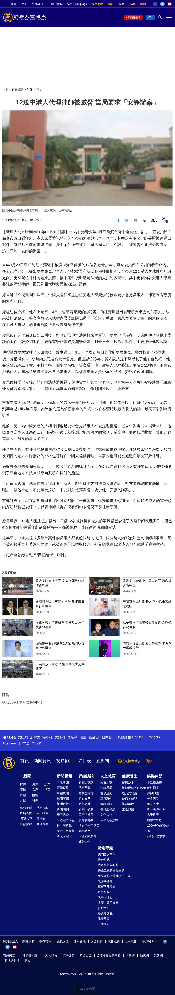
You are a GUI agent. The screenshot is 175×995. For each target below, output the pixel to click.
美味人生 (153, 804)
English (138, 737)
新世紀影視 (11, 960)
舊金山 (94, 737)
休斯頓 (72, 737)
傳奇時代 (104, 859)
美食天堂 (153, 798)
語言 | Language (77, 4)
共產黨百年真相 (108, 865)
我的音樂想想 (156, 836)
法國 (83, 737)
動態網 (144, 955)
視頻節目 (64, 760)
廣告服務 (114, 941)
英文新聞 (97, 4)
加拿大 (35, 737)
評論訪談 (86, 776)
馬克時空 (84, 831)
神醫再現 (128, 804)
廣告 (111, 4)
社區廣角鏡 (64, 825)
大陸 (23, 800)
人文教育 (108, 776)
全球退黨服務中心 (109, 955)
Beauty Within (156, 809)
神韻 (13, 4)
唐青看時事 (86, 820)
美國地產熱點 (109, 820)
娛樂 (47, 784)
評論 (23, 795)
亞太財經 (63, 836)
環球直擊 (63, 787)
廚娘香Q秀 (154, 820)
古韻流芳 (106, 793)
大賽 (24, 4)
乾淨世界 (68, 955)
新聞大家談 (86, 782)
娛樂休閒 (154, 776)
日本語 (24, 743)
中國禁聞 (63, 793)
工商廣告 (104, 924)
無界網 (158, 955)
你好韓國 (153, 793)
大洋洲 (60, 737)
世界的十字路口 (89, 825)
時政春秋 (84, 798)
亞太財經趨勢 (66, 831)
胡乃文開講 (129, 793)
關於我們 (28, 941)
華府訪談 (63, 814)
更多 (28, 960)
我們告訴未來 (107, 854)
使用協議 (80, 941)
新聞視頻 (64, 776)
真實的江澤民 (107, 886)
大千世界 (153, 814)
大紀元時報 (49, 955)
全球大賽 (42, 824)
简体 (59, 4)
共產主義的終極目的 (111, 870)
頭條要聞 (26, 808)
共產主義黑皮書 (108, 902)
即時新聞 (26, 813)
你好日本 (153, 787)
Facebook (155, 4)
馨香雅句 (106, 798)
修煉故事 (104, 918)
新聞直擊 (63, 804)
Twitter (162, 4)
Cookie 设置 (87, 988)
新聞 (27, 776)
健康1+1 (127, 782)
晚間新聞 (63, 798)
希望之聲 (86, 955)
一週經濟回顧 (66, 820)
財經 (35, 795)
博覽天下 (26, 818)
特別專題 (105, 848)
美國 (23, 789)
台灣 (35, 789)
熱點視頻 (42, 808)
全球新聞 (63, 782)
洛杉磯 (47, 737)
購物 (143, 4)
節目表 (84, 760)
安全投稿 (97, 941)
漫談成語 (106, 804)
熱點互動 (84, 787)
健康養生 (129, 776)
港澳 (30, 89)
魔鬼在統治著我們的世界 (114, 876)
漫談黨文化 (105, 913)
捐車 (132, 4)
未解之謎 (106, 782)
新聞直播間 (134, 17)
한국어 (37, 743)
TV (150, 17)
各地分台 (37, 4)
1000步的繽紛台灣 (158, 828)
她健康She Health (134, 787)
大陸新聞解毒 (87, 836)
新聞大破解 (86, 809)
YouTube (170, 4)
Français (153, 737)
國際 (23, 784)
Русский (9, 743)
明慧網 (130, 955)
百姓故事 (104, 908)
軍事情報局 (86, 814)
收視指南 (45, 941)
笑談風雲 (106, 787)
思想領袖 (84, 804)
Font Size (154, 220)
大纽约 (23, 737)
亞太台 (107, 737)
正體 (51, 4)
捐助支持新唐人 (129, 761)
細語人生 (84, 841)
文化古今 (106, 814)
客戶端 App (149, 941)
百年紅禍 (104, 892)
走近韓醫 (128, 809)
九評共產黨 (105, 881)
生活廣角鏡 (154, 782)
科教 (35, 800)
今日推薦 (42, 813)
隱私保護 (63, 941)
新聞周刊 (63, 809)
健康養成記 (129, 798)
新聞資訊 (17, 89)
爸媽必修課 (107, 809)
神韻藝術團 (29, 955)
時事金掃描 (86, 793)
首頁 (5, 89)
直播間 (102, 760)
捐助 (121, 4)
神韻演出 (26, 824)
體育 (47, 789)
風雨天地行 (105, 897)
